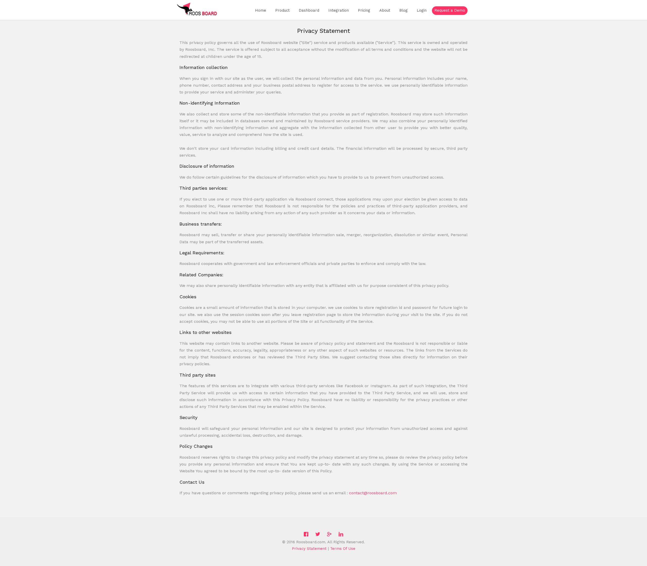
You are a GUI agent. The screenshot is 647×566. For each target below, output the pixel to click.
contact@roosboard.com (373, 492)
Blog (403, 10)
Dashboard (309, 10)
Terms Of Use (342, 548)
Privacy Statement (309, 548)
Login (422, 10)
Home (260, 10)
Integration (338, 10)
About (384, 10)
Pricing (364, 10)
